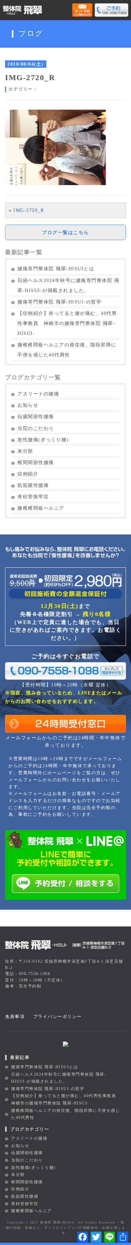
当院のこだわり (35, 428)
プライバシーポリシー (57, 1016)
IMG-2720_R (28, 210)
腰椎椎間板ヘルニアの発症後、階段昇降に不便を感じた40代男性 (67, 349)
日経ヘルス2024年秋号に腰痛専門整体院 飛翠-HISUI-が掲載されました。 (68, 285)
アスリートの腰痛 (38, 393)
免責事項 (15, 1016)
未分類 (25, 451)
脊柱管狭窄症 (33, 496)
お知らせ (27, 405)
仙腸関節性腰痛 (35, 416)
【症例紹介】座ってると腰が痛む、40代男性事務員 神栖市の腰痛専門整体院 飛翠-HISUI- (67, 323)
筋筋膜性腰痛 (33, 485)
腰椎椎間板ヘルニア (40, 508)
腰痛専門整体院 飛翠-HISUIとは (55, 268)
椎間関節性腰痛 (35, 462)
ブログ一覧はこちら (65, 232)
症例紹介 (27, 473)
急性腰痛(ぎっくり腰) (43, 439)
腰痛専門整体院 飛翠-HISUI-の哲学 (59, 301)
